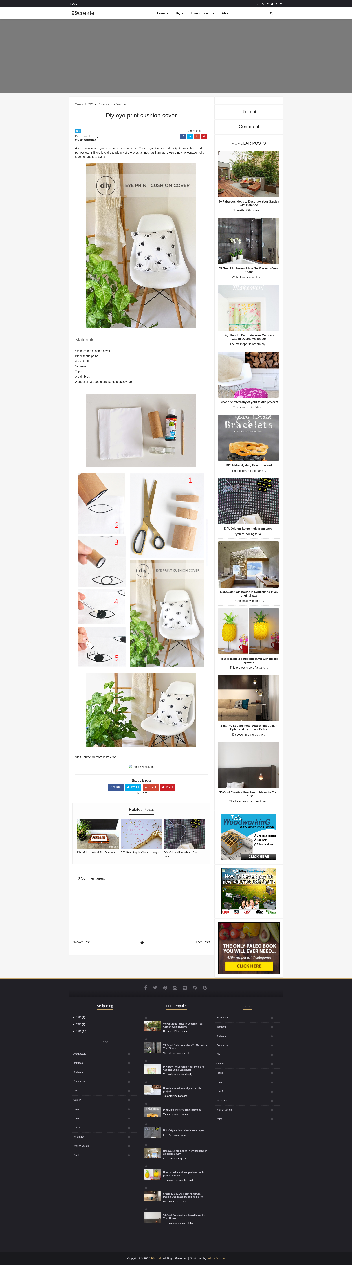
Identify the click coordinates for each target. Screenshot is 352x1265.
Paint (76, 1155)
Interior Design (201, 13)
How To (77, 1127)
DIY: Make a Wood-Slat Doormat (96, 852)
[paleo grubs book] (249, 947)
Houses (77, 1118)
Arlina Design (216, 1258)
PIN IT (169, 787)
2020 (78, 1017)
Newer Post (81, 942)
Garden (77, 1099)
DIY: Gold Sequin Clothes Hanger (140, 852)
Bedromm (78, 1072)
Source (86, 757)
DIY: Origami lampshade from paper (249, 528)
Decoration (79, 1081)
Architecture (79, 1053)
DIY (78, 131)
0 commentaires (85, 139)
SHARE (117, 787)
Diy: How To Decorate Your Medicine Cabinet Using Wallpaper (183, 1068)
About (226, 13)
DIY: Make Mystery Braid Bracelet (249, 465)
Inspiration (78, 1136)
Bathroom (78, 1063)
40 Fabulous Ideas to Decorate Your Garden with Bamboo (183, 1025)
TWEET (134, 787)
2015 (78, 1031)
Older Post (202, 942)
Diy (178, 13)
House (76, 1109)
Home (161, 13)
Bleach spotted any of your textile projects (249, 402)
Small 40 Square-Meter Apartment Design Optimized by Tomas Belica (183, 1195)
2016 (78, 1024)
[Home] (142, 942)
